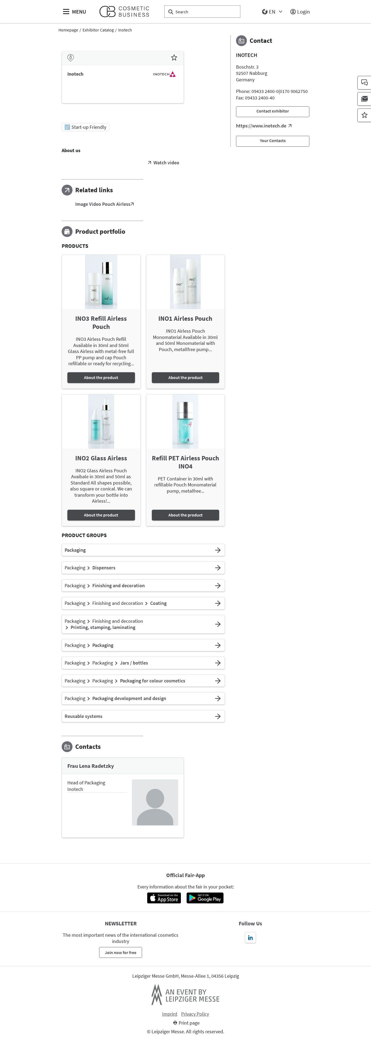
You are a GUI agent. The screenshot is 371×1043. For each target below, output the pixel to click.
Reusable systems (83, 716)
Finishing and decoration (118, 586)
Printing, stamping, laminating (103, 627)
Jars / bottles (134, 663)
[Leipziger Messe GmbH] (185, 994)
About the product (101, 377)
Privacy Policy (195, 1014)
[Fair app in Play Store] (205, 898)
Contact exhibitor (272, 111)
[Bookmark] (174, 58)
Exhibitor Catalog (98, 30)
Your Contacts (273, 140)
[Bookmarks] (364, 115)
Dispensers (103, 568)
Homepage (68, 30)
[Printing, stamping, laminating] (218, 624)
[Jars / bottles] (218, 663)
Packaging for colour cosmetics (152, 681)
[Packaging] (218, 550)
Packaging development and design (129, 698)
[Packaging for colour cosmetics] (218, 681)
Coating (158, 603)
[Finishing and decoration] (218, 586)
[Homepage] (126, 11)
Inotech (125, 30)
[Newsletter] (364, 99)
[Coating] (218, 603)
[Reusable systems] (218, 716)
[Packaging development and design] (218, 698)
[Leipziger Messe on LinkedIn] (250, 937)
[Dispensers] (218, 568)
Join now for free (120, 952)
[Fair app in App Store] (164, 898)
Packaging (75, 550)
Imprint (169, 1014)
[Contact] (364, 82)
